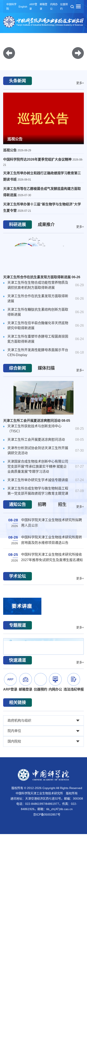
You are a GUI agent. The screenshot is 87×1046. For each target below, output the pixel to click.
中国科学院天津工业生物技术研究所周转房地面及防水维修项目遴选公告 (51, 549)
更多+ (80, 95)
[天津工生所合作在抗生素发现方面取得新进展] (43, 267)
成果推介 (46, 237)
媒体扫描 (46, 381)
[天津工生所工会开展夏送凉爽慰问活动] (43, 410)
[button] (43, 71)
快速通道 (17, 685)
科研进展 (17, 237)
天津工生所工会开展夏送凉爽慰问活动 (36, 433)
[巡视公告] (43, 130)
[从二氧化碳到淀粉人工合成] (43, 672)
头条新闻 (17, 93)
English (23, 6)
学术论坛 (17, 589)
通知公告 (17, 517)
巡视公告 (15, 152)
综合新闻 (17, 381)
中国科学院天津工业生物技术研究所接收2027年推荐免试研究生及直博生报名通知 (52, 567)
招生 (62, 517)
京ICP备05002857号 (46, 840)
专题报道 (17, 650)
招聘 (42, 517)
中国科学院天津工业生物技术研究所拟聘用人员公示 (51, 532)
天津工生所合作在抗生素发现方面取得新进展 (41, 290)
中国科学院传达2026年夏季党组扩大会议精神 (37, 172)
